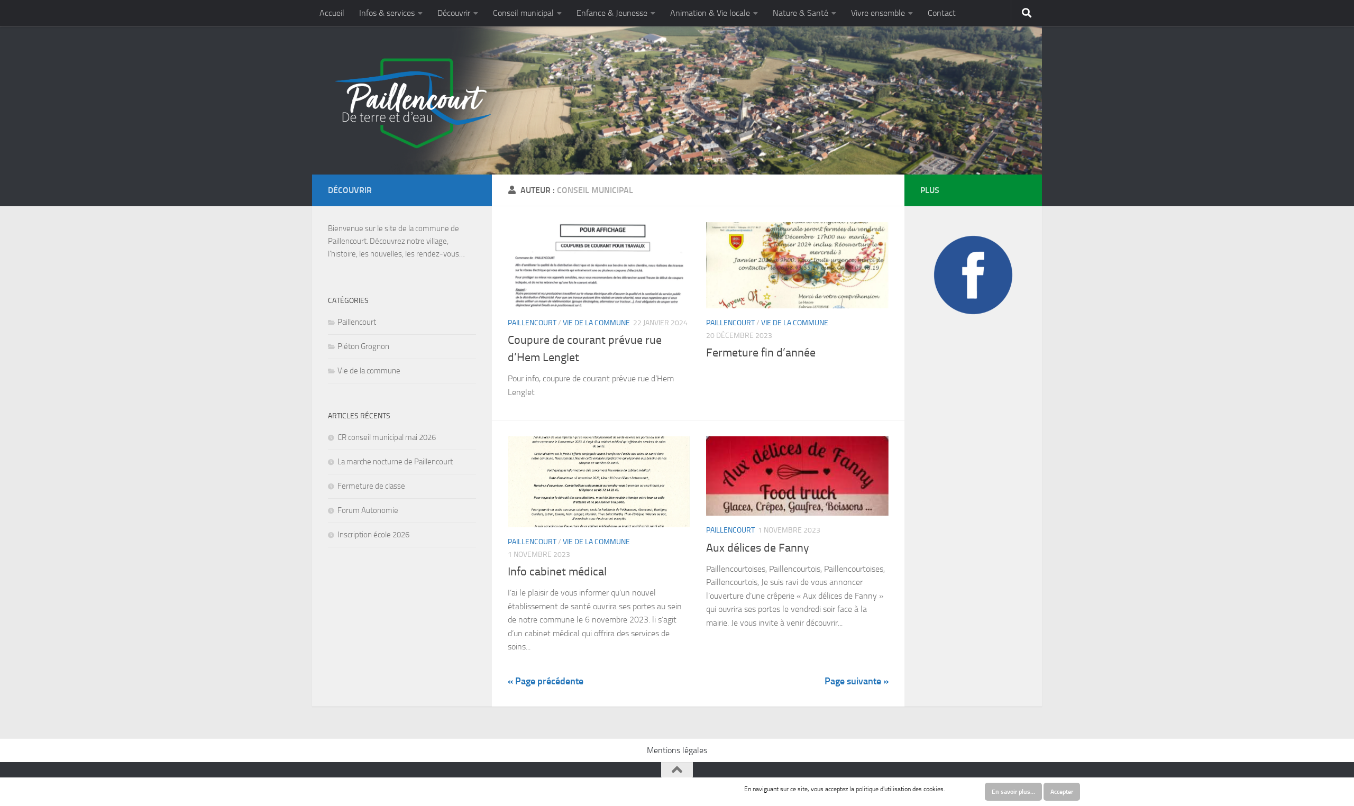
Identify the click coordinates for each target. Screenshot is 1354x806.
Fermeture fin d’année (761, 353)
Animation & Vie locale (710, 13)
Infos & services (387, 13)
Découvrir (453, 13)
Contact (942, 13)
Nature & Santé (800, 13)
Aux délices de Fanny (757, 548)
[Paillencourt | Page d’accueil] (411, 103)
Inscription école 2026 (373, 534)
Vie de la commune (596, 322)
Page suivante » (857, 681)
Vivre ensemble (878, 13)
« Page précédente (545, 681)
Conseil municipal (523, 13)
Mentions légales (677, 750)
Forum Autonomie (367, 510)
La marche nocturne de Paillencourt (395, 461)
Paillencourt (532, 322)
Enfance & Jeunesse (612, 13)
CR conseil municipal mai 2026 (386, 437)
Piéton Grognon (363, 346)
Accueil (331, 13)
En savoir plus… (1013, 791)
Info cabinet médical (557, 572)
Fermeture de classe (371, 486)
